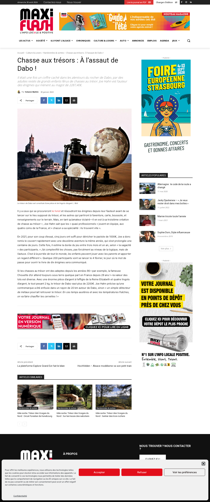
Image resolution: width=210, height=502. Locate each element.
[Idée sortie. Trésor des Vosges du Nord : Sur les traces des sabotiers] (75, 397)
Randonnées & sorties (53, 52)
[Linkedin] (191, 2)
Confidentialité (20, 496)
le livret (56, 211)
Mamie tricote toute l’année (172, 216)
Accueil (20, 52)
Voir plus (165, 248)
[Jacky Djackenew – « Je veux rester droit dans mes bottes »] (147, 204)
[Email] (66, 100)
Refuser (142, 472)
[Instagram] (186, 2)
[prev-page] (19, 424)
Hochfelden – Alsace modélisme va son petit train (105, 365)
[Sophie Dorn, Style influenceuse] (147, 236)
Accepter (99, 472)
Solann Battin (32, 92)
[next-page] (25, 424)
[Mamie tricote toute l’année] (147, 220)
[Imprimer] (74, 100)
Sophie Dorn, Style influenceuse (174, 232)
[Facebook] (182, 2)
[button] (203, 463)
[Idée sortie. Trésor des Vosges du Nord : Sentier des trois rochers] (114, 397)
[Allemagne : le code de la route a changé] (147, 188)
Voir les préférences (185, 472)
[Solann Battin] (19, 92)
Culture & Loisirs (33, 52)
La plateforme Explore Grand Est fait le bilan (41, 365)
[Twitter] (51, 100)
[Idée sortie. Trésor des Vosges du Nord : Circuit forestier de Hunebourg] (35, 397)
